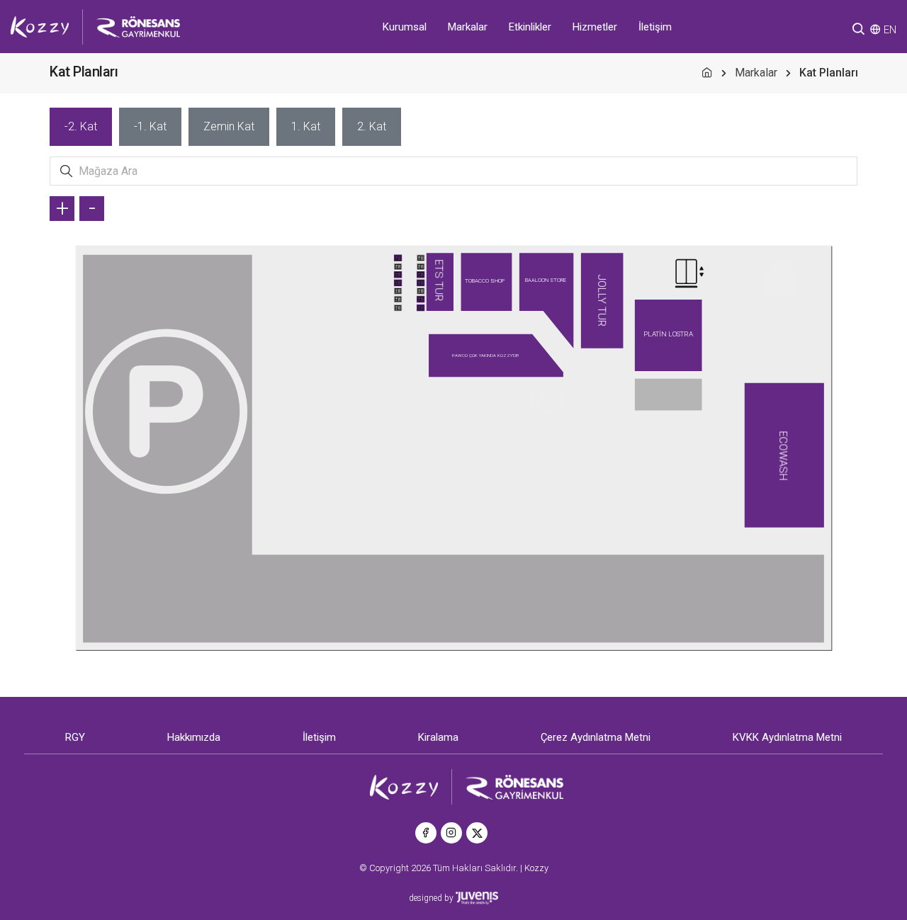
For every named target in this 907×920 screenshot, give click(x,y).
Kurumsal (405, 27)
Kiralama (438, 737)
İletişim (655, 27)
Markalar (468, 27)
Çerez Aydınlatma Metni (595, 737)
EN (890, 29)
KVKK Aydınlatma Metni (787, 737)
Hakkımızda (193, 737)
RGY (75, 737)
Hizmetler (595, 27)
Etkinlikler (530, 27)
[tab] (81, 127)
